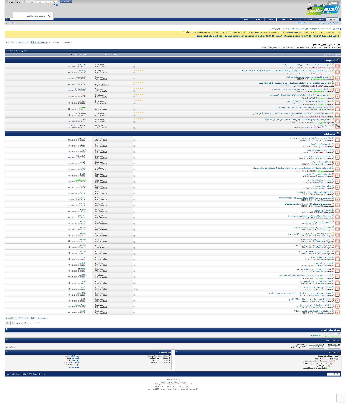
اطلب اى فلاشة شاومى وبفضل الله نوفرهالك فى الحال (307, 77)
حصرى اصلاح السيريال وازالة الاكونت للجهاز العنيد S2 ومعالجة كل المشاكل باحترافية (297, 119)
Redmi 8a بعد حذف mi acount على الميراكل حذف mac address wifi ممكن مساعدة (300, 293)
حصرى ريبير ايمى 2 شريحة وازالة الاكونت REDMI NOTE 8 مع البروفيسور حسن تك (298, 95)
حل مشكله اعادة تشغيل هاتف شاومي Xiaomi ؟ (312, 311)
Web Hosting (16, 374)
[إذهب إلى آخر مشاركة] (69, 66)
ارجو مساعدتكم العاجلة (322, 263)
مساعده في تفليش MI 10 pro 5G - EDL (315, 287)
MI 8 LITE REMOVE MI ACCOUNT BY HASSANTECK (308, 101)
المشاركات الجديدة (332, 22)
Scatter (258, 19)
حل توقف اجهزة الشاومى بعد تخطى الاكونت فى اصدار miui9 (305, 64)
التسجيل (11, 2)
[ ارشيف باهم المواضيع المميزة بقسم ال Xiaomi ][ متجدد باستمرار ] (303, 107)
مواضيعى (311, 22)
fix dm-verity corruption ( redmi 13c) (317, 156)
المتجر (283, 19)
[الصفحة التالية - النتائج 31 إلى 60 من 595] (15, 42)
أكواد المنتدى (74, 355)
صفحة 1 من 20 (39, 42)
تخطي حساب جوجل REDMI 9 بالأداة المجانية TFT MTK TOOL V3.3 (305, 198)
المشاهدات (108, 54)
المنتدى (332, 19)
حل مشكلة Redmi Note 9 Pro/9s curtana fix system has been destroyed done (300, 89)
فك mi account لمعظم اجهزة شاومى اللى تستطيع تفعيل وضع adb (305, 275)
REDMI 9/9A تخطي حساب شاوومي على (315, 281)
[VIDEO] (76, 362)
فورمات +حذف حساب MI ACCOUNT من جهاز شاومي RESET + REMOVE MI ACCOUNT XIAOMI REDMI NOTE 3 (285, 71)
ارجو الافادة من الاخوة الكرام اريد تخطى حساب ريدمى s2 (309, 216)
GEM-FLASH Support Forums (33, 374)
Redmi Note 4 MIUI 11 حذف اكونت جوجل (315, 305)
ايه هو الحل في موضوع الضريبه (319, 180)
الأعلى (8, 322)
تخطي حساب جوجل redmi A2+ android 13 (315, 251)
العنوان (337, 54)
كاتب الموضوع (328, 54)
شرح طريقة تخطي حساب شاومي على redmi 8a (313, 245)
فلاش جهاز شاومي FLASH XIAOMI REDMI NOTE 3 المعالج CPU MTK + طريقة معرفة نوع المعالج (291, 113)
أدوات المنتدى (26, 51)
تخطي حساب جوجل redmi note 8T (318, 221)
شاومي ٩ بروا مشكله (323, 210)
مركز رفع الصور (295, 19)
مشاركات (117, 54)
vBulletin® (170, 382)
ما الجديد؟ (320, 19)
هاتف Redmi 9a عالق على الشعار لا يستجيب (314, 269)
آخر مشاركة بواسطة (79, 54)
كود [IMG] (75, 360)
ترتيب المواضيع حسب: (316, 345)
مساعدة (20, 2)
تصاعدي (302, 346)
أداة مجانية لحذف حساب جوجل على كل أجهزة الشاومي (310, 299)
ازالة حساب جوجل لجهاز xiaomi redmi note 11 (314, 192)
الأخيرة (10, 42)
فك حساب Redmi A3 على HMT (319, 150)
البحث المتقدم (10, 22)
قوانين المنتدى (74, 367)
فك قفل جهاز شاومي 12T (321, 162)
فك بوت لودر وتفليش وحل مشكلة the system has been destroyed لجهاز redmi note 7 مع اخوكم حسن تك (292, 168)
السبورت (270, 19)
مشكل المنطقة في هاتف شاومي (318, 174)
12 (282, 85)
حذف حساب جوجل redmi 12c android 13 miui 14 (312, 227)
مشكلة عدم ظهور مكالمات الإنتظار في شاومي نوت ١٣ (310, 138)
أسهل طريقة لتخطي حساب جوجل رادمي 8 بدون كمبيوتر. (309, 233)
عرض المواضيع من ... (333, 345)
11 (20, 42)
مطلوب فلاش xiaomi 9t (322, 186)
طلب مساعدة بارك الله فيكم (320, 144)
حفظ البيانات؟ (52, 5)
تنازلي (293, 346)
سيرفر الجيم (308, 19)
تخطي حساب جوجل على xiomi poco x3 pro (314, 239)
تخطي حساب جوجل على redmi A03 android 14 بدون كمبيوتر (308, 204)
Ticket (246, 19)
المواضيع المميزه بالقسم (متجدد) (316, 125)
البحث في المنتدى (13, 51)
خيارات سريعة (321, 22)
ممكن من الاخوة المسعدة (321, 257)
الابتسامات (75, 358)
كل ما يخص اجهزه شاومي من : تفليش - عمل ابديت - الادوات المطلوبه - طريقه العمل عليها (294, 83)
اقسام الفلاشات (300, 22)
